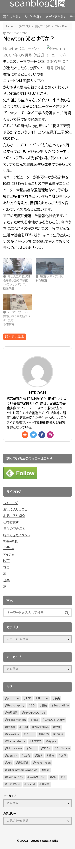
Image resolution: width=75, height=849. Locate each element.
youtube (13, 698)
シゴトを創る (33, 16)
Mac (35, 719)
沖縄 (57, 727)
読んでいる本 (14, 336)
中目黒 (45, 784)
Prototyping (15, 705)
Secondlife (61, 705)
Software (63, 748)
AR (54, 777)
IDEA (46, 748)
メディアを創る (56, 16)
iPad (25, 727)
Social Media (16, 741)
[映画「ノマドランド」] (50, 266)
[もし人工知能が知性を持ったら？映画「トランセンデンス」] (17, 266)
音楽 (6, 580)
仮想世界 (12, 712)
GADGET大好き (55, 719)
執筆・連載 (10, 541)
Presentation (16, 719)
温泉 (51, 755)
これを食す (11, 522)
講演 (39, 755)
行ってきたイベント (16, 535)
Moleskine (14, 748)
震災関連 (23, 762)
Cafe (27, 755)
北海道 (59, 734)
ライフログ (10, 503)
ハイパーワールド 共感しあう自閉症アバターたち (16, 316)
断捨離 (11, 727)
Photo (30, 734)
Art (9, 762)
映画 (6, 560)
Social (31, 784)
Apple (52, 741)
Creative (13, 734)
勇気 (46, 770)
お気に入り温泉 (14, 515)
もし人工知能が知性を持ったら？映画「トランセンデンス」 (16, 280)
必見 (63, 755)
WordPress (43, 762)
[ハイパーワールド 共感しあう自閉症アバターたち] (17, 302)
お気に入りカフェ (15, 509)
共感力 (45, 734)
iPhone (43, 698)
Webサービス (38, 777)
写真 (6, 567)
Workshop (41, 727)
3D (33, 705)
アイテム (8, 554)
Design (12, 755)
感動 (44, 705)
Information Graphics (22, 770)
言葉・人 (8, 548)
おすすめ (37, 741)
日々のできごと (14, 528)
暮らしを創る (12, 16)
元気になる (13, 784)
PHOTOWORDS (34, 712)
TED (28, 698)
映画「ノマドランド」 (52, 276)
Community (15, 777)
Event (32, 748)
